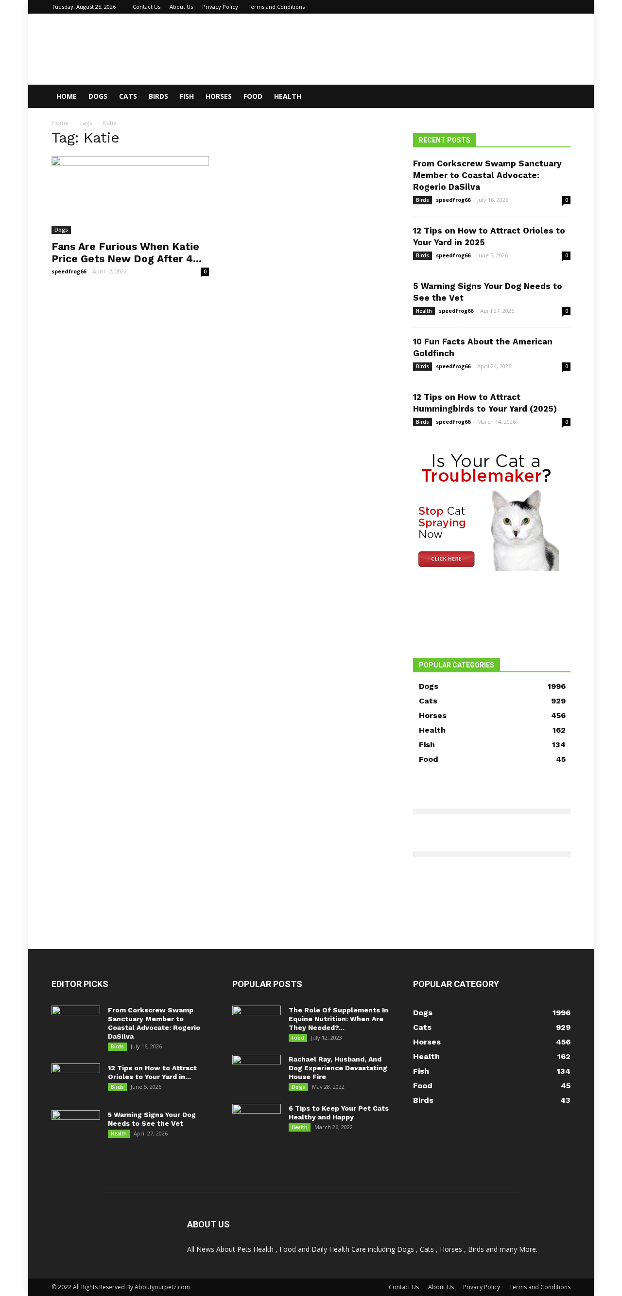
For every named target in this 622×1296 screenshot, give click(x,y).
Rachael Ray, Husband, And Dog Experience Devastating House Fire (338, 1067)
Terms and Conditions (276, 6)
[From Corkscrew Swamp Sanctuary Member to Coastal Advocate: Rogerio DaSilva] (76, 1023)
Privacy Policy (220, 6)
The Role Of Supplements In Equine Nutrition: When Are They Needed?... (338, 1018)
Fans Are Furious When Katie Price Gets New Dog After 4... (127, 252)
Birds (158, 96)
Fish (187, 96)
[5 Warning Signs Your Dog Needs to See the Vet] (76, 1127)
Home (66, 96)
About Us (181, 6)
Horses (219, 96)
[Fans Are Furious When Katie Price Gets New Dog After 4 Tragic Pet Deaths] (130, 195)
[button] (558, 97)
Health (287, 96)
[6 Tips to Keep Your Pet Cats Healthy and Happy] (256, 1121)
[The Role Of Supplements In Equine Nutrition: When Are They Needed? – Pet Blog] (256, 1023)
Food (252, 96)
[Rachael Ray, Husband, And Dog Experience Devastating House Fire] (256, 1072)
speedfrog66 (69, 271)
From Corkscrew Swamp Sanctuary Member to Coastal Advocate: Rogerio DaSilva (487, 175)
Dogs (97, 96)
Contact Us (146, 6)
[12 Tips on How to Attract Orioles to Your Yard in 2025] (76, 1080)
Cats (128, 96)
